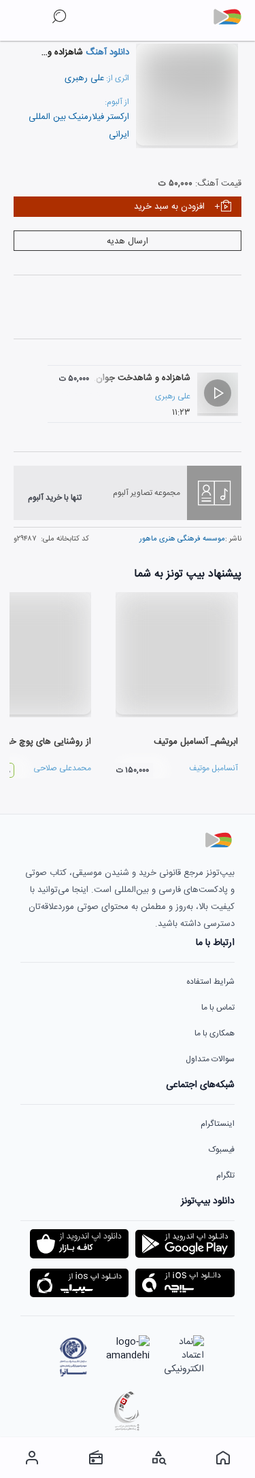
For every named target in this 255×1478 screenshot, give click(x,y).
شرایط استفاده (210, 982)
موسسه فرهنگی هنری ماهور (182, 539)
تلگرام (225, 1175)
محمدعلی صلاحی (62, 768)
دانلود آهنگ (106, 52)
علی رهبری (84, 78)
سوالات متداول (210, 1059)
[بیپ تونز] (232, 17)
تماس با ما (218, 1007)
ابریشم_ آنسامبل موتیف (196, 741)
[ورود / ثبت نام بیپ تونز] (32, 1457)
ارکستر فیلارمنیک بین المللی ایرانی (79, 125)
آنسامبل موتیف (213, 768)
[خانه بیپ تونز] (223, 1457)
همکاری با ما (214, 1033)
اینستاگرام (218, 1124)
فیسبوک (222, 1149)
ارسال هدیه (127, 241)
